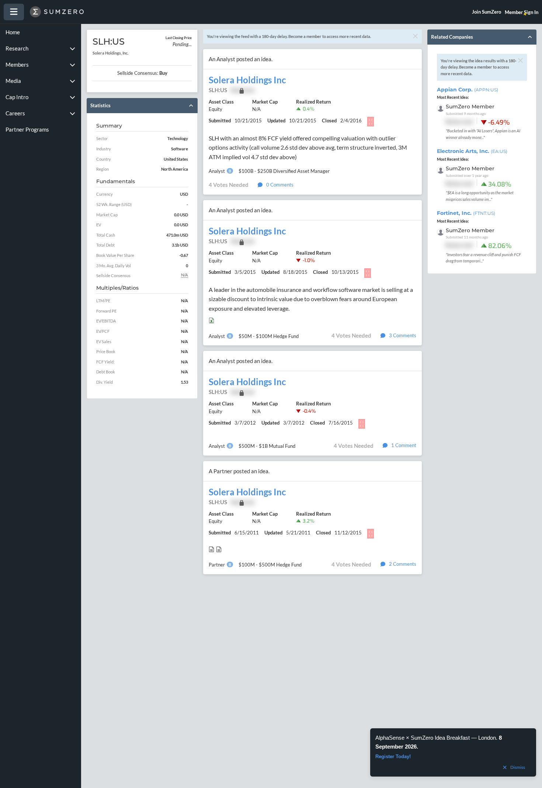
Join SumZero (486, 12)
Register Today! (393, 756)
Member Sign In (521, 12)
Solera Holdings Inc (247, 80)
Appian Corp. (467, 89)
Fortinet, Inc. (466, 213)
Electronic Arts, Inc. (472, 151)
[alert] (453, 752)
